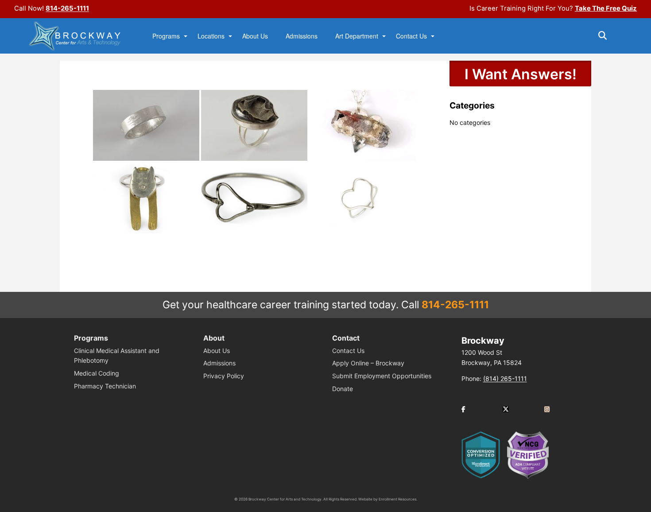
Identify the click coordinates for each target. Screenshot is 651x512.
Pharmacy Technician (105, 386)
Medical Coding (96, 373)
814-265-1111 (67, 8)
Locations (211, 36)
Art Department (356, 36)
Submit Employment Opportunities (381, 376)
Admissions (302, 36)
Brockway (482, 340)
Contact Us (411, 36)
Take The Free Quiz (606, 8)
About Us (255, 36)
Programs (166, 36)
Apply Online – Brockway (368, 363)
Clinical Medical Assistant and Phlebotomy (116, 355)
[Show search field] (610, 35)
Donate (342, 388)
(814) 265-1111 (505, 378)
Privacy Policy (223, 376)
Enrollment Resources (397, 499)
